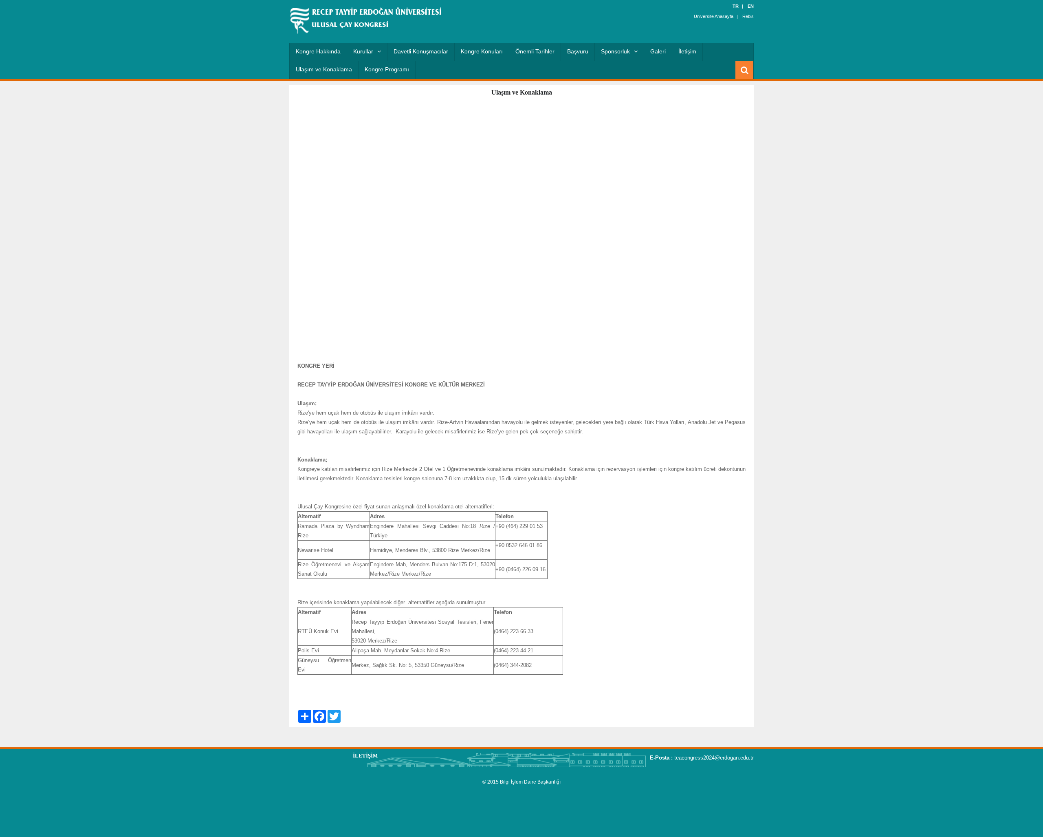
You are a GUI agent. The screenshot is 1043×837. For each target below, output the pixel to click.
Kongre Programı (387, 69)
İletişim (687, 51)
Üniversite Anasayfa (713, 16)
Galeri (658, 51)
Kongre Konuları (482, 51)
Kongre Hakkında (318, 51)
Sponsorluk (615, 51)
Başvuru (577, 51)
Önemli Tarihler (535, 51)
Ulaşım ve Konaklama (324, 69)
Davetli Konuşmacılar (421, 51)
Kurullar (363, 51)
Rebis (748, 16)
